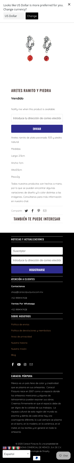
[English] (5, 447)
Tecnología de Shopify (39, 451)
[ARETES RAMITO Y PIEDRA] (37, 50)
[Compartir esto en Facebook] (32, 211)
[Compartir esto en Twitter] (26, 211)
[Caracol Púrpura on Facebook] (13, 364)
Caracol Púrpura (30, 443)
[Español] (18, 447)
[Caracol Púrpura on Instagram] (25, 364)
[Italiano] (14, 447)
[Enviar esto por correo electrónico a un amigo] (44, 211)
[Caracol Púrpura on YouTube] (19, 364)
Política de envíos (20, 324)
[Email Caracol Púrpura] (31, 364)
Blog (13, 354)
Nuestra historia (19, 342)
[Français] (9, 447)
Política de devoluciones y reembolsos (31, 330)
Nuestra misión (19, 348)
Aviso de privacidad (21, 336)
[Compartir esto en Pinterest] (38, 211)
